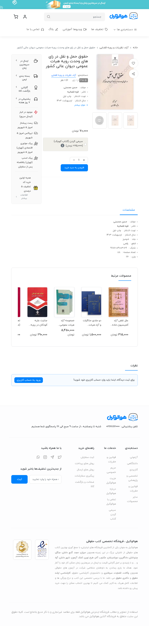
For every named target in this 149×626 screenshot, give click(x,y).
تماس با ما (33, 29)
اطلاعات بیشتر (24, 197)
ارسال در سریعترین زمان (24, 64)
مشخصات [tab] (129, 210)
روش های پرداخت (84, 463)
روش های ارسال (85, 469)
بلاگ (51, 29)
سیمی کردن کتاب (112, 514)
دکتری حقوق (122, 578)
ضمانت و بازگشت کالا (84, 484)
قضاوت (117, 573)
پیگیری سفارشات (84, 476)
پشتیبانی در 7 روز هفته (24, 100)
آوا (56, 557)
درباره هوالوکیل (111, 491)
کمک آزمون (77, 557)
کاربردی (134, 469)
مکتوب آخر (100, 557)
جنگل (58, 552)
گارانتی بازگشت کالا (24, 89)
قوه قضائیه (72, 92)
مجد (76, 552)
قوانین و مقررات (133, 489)
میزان (83, 552)
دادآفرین (123, 557)
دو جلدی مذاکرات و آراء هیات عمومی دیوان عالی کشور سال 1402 (92, 323)
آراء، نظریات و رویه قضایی (113, 47)
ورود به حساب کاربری (29, 380)
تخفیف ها (97, 29)
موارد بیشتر (79, 105)
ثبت (19, 479)
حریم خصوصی (111, 470)
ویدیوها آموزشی (72, 29)
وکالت (126, 573)
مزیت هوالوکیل (111, 481)
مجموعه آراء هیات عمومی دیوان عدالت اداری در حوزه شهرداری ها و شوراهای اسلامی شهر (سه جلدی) (65, 323)
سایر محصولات (132, 499)
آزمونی (134, 457)
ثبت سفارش (87, 457)
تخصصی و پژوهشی (132, 478)
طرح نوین (89, 557)
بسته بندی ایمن (24, 77)
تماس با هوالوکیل (111, 502)
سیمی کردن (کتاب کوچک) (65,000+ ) (68, 143)
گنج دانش (67, 552)
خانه (135, 47)
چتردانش (133, 557)
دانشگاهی (132, 463)
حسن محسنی (70, 87)
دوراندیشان (112, 557)
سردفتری (108, 573)
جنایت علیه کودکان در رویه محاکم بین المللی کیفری (38, 323)
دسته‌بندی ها (125, 30)
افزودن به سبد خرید (74, 167)
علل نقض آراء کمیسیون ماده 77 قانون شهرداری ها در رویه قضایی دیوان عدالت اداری (120, 323)
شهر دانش (64, 557)
